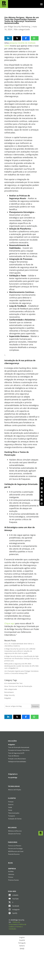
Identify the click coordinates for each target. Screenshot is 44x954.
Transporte (11, 816)
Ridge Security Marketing (19, 26)
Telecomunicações (13, 813)
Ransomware (9, 692)
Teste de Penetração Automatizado (18, 747)
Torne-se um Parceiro (14, 846)
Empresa (12, 869)
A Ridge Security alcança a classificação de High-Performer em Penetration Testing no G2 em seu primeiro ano (21, 658)
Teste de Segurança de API (16, 753)
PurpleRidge (12, 777)
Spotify (14, 913)
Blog (10, 863)
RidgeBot (7, 698)
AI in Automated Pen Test (13, 683)
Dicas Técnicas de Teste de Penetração (18, 686)
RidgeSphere (13, 774)
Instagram (16, 910)
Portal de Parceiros (14, 854)
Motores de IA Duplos (14, 790)
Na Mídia (11, 871)
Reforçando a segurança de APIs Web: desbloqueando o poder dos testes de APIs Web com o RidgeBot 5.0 (21, 666)
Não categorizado (22, 29)
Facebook (15, 906)
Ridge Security (9, 695)
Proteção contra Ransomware (17, 759)
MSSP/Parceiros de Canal (15, 851)
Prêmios (10, 877)
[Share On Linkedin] (8, 38)
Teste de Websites (13, 756)
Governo (10, 804)
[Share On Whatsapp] (34, 38)
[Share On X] (17, 38)
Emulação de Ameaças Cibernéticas (19, 750)
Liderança (11, 874)
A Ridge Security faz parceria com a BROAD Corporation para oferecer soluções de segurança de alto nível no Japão (19, 651)
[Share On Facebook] (26, 38)
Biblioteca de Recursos (15, 831)
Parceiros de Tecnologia (15, 848)
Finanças (10, 802)
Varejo (10, 810)
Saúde (10, 807)
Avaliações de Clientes (15, 819)
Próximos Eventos (13, 880)
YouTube (15, 899)
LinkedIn (15, 895)
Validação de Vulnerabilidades (17, 761)
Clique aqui (9, 623)
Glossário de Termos (14, 834)
